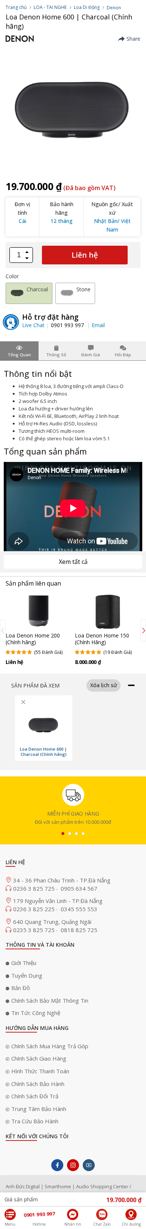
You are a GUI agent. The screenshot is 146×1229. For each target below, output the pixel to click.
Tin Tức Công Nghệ (35, 1013)
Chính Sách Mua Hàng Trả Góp (49, 1046)
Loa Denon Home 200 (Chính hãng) (33, 639)
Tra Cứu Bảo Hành (34, 1121)
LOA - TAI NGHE (50, 7)
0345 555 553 (79, 909)
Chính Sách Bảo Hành (37, 1083)
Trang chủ (16, 7)
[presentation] (3, 630)
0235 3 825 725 (34, 930)
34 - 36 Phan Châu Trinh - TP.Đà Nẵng (61, 880)
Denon (114, 7)
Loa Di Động (87, 7)
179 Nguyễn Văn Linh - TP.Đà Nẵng (58, 900)
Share (133, 38)
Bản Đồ (20, 987)
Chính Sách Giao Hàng (38, 1058)
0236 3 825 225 (34, 909)
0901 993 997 (68, 325)
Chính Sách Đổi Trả (34, 1096)
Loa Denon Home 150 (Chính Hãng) (102, 639)
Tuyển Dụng (26, 975)
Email (98, 325)
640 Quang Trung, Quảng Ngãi (52, 921)
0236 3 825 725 (34, 888)
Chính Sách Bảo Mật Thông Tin (49, 1000)
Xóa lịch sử (103, 685)
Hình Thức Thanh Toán (40, 1071)
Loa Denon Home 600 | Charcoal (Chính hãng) (43, 752)
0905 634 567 (79, 888)
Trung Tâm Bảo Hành (38, 1108)
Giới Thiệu (23, 962)
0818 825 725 (79, 930)
